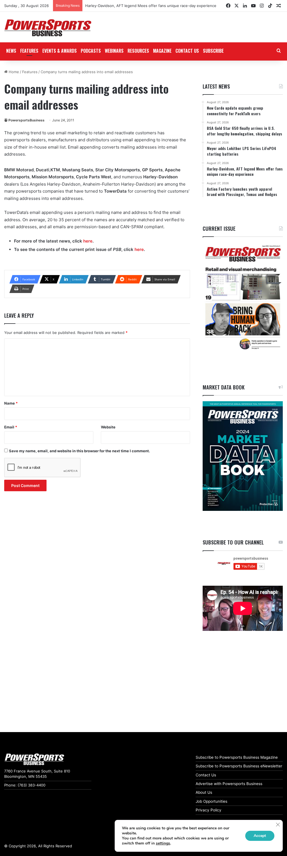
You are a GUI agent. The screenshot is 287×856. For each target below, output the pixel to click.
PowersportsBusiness (26, 120)
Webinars (114, 50)
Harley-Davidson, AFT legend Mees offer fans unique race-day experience (150, 5)
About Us (204, 792)
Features (29, 50)
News (11, 50)
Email (10, 427)
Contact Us (206, 775)
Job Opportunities (211, 801)
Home (13, 72)
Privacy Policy (208, 810)
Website (108, 427)
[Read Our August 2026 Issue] (243, 298)
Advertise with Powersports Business (229, 783)
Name (11, 403)
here (87, 241)
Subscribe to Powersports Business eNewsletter (239, 766)
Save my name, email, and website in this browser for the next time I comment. (79, 451)
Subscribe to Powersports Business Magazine (237, 757)
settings (163, 843)
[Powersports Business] (47, 28)
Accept (260, 835)
